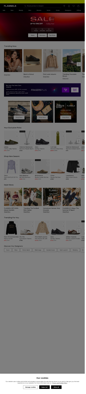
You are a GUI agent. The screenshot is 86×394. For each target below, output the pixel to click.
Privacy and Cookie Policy (59, 383)
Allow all (56, 387)
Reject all (44, 387)
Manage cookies (30, 387)
